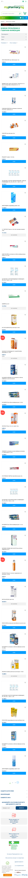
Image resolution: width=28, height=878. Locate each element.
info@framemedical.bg (26, 1)
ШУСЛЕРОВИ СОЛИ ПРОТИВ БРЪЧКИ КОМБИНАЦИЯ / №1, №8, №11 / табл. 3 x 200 (13, 696)
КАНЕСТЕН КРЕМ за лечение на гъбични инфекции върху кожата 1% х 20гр (13, 255)
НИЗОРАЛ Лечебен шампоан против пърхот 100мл (12, 671)
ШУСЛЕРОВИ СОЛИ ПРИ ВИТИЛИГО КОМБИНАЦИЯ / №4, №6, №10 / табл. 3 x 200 (13, 500)
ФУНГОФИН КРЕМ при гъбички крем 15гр (10, 59)
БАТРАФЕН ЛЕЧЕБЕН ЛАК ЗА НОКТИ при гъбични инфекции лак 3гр (12, 549)
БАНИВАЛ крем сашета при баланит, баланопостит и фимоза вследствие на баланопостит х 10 (13, 84)
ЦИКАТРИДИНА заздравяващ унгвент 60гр (11, 205)
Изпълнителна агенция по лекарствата (15, 857)
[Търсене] (19, 13)
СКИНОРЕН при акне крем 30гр (8, 133)
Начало (2, 21)
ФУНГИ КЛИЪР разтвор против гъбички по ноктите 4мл (13, 623)
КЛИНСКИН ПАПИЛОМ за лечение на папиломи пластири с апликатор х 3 (12, 109)
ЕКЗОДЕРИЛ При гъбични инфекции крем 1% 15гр (12, 524)
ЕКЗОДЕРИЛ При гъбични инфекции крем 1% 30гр (12, 402)
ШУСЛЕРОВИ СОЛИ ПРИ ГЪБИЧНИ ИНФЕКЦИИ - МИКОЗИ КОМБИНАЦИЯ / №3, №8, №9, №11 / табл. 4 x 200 (14, 181)
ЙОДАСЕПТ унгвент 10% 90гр (8, 157)
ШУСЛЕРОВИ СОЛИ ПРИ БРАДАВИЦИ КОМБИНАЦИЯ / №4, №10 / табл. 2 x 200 (13, 279)
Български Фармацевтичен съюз (14, 854)
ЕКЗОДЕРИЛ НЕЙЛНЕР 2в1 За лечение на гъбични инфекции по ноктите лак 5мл (12, 378)
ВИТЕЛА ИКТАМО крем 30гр (8, 599)
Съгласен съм (7, 875)
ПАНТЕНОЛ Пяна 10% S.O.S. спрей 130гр (10, 426)
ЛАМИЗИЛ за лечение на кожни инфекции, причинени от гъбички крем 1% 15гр (13, 452)
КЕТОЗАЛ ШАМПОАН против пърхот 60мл (11, 327)
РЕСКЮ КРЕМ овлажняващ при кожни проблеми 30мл (13, 720)
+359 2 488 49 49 (23, 1)
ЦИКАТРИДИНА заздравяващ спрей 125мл (11, 768)
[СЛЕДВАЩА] (18, 782)
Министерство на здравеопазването (14, 861)
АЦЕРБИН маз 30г (5, 303)
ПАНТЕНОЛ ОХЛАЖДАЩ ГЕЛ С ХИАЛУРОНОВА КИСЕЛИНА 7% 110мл (12, 352)
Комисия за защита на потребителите (15, 865)
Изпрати (21, 808)
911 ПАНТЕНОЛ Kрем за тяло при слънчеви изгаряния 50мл (13, 230)
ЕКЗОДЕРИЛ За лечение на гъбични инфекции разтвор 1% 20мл (13, 744)
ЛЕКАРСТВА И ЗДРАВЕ (10, 21)
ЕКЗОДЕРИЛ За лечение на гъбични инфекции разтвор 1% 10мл (13, 647)
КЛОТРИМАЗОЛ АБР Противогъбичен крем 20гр (12, 476)
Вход (26, 18)
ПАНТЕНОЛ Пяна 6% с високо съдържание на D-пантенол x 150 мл (12, 573)
